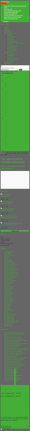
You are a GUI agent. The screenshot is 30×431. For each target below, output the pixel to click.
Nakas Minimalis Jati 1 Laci (11, 369)
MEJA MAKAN (11, 85)
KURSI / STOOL (11, 145)
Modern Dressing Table (10, 373)
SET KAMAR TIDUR (12, 106)
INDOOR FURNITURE (10, 33)
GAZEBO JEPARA (11, 141)
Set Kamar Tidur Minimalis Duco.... (10, 224)
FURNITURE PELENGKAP (11, 118)
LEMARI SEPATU (11, 133)
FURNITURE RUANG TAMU (11, 120)
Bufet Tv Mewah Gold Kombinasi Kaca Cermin (16, 350)
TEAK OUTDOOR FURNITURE (9, 405)
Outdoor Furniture (9, 52)
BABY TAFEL (10, 77)
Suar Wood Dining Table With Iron (13, 337)
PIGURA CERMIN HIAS (13, 104)
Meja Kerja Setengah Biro (11, 12)
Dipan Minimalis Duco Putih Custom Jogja (15, 340)
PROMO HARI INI (8, 150)
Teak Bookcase (11, 36)
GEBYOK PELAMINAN (13, 90)
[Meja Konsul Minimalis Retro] (9, 216)
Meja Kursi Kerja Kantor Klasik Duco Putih (15, 348)
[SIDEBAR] (15, 382)
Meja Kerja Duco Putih (7, 210)
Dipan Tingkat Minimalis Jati (11, 372)
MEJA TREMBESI (11, 147)
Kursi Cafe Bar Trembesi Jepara (12, 17)
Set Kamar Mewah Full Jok (11, 346)
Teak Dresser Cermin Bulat (11, 377)
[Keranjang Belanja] (1, 21)
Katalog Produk (15, 231)
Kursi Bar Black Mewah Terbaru (12, 345)
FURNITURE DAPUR (9, 80)
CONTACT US (7, 31)
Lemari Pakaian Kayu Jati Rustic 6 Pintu (14, 353)
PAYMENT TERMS (9, 62)
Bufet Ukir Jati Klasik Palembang (12, 378)
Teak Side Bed (11, 47)
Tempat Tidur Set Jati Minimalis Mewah (14, 365)
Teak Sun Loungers (12, 58)
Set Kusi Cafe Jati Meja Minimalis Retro (14, 332)
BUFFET (9, 123)
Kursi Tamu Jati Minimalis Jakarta (13, 375)
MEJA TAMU (10, 134)
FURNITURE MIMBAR (10, 117)
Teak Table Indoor (12, 49)
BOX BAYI (10, 79)
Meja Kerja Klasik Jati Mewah (12, 342)
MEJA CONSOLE (11, 95)
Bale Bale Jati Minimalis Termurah (13, 361)
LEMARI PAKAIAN (12, 99)
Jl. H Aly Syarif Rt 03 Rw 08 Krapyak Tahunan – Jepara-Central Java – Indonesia (13, 389)
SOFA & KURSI (11, 137)
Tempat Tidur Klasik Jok (10, 14)
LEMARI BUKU (11, 128)
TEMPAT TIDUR (11, 107)
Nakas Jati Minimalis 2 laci (11, 18)
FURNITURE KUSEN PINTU (11, 114)
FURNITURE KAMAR (9, 98)
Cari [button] (21, 69)
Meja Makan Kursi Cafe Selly (11, 367)
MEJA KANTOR (11, 112)
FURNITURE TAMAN (9, 139)
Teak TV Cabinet (11, 50)
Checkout (5, 21)
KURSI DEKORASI (12, 93)
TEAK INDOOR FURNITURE (8, 402)
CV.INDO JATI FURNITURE (19, 426)
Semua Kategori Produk (7, 73)
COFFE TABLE (11, 125)
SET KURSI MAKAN (12, 87)
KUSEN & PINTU (11, 115)
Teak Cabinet (10, 39)
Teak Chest (10, 44)
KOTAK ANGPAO (11, 91)
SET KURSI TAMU (12, 136)
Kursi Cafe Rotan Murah (10, 356)
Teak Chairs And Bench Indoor (15, 43)
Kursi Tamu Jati (8, 9)
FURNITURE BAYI (8, 76)
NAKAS (9, 102)
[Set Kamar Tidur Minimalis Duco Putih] (11, 223)
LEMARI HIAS (10, 129)
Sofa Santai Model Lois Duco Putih (13, 15)
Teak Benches (11, 55)
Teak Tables (10, 60)
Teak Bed (9, 35)
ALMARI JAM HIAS (12, 122)
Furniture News (8, 63)
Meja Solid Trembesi (6, 203)
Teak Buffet (10, 38)
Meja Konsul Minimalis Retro (8, 217)
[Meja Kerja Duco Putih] (7, 208)
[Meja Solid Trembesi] (7, 201)
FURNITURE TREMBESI (10, 142)
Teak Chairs (10, 57)
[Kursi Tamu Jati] (5, 194)
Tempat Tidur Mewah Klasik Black (13, 351)
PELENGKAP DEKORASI (13, 96)
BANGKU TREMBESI (12, 144)
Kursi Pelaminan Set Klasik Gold (12, 11)
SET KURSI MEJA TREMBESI (14, 148)
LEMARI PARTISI (11, 131)
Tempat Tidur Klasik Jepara (11, 380)
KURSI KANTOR (11, 110)
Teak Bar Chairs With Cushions (12, 362)
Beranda (6, 27)
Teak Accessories (12, 54)
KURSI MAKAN (11, 83)
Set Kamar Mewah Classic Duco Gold (14, 364)
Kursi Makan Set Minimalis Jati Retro (14, 359)
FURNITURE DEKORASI (10, 88)
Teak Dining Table (12, 46)
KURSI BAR (10, 82)
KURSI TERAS (11, 126)
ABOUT (6, 28)
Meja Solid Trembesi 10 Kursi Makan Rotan (15, 343)
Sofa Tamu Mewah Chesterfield (12, 354)
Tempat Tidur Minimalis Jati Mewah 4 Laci (15, 358)
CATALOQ (7, 30)
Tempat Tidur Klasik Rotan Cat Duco (14, 339)
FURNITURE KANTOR (10, 109)
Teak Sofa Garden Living (10, 370)
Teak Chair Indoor (12, 41)
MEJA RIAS (10, 101)
